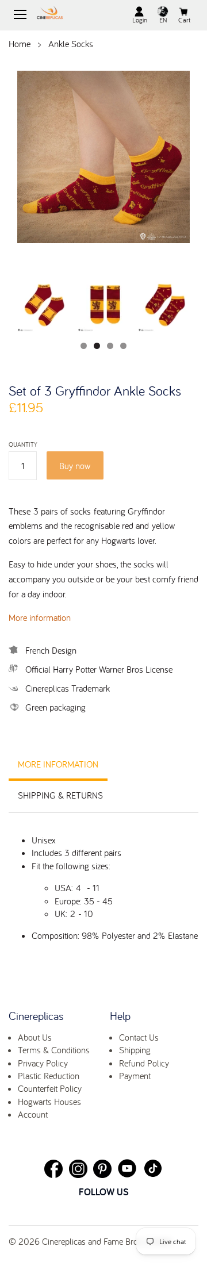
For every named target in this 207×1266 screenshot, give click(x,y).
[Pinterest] (102, 1169)
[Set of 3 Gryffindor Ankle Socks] (103, 158)
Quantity (23, 444)
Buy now (74, 465)
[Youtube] (127, 1168)
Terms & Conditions (54, 1050)
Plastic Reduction (48, 1075)
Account (33, 1114)
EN (163, 20)
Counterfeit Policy (50, 1088)
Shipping (135, 1050)
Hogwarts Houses (49, 1101)
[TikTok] (153, 1168)
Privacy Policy (43, 1063)
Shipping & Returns (60, 795)
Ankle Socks (70, 43)
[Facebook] (53, 1169)
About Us (35, 1037)
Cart (184, 20)
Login (139, 20)
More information (40, 617)
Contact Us (139, 1037)
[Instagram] (78, 1169)
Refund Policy (144, 1063)
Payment (135, 1075)
